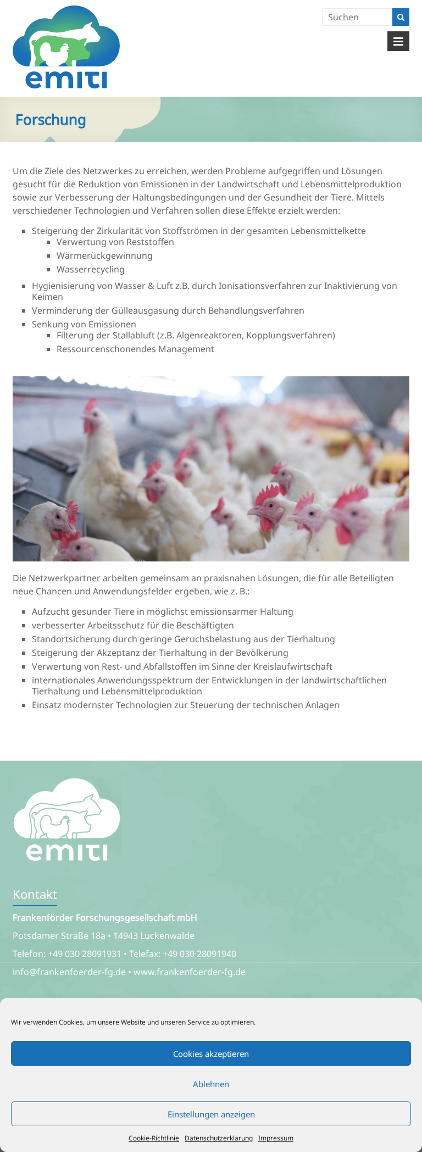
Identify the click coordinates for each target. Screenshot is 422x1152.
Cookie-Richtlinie (154, 1138)
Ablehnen (211, 1083)
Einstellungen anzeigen (211, 1114)
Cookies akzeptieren (211, 1053)
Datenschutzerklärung (219, 1138)
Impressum (275, 1138)
